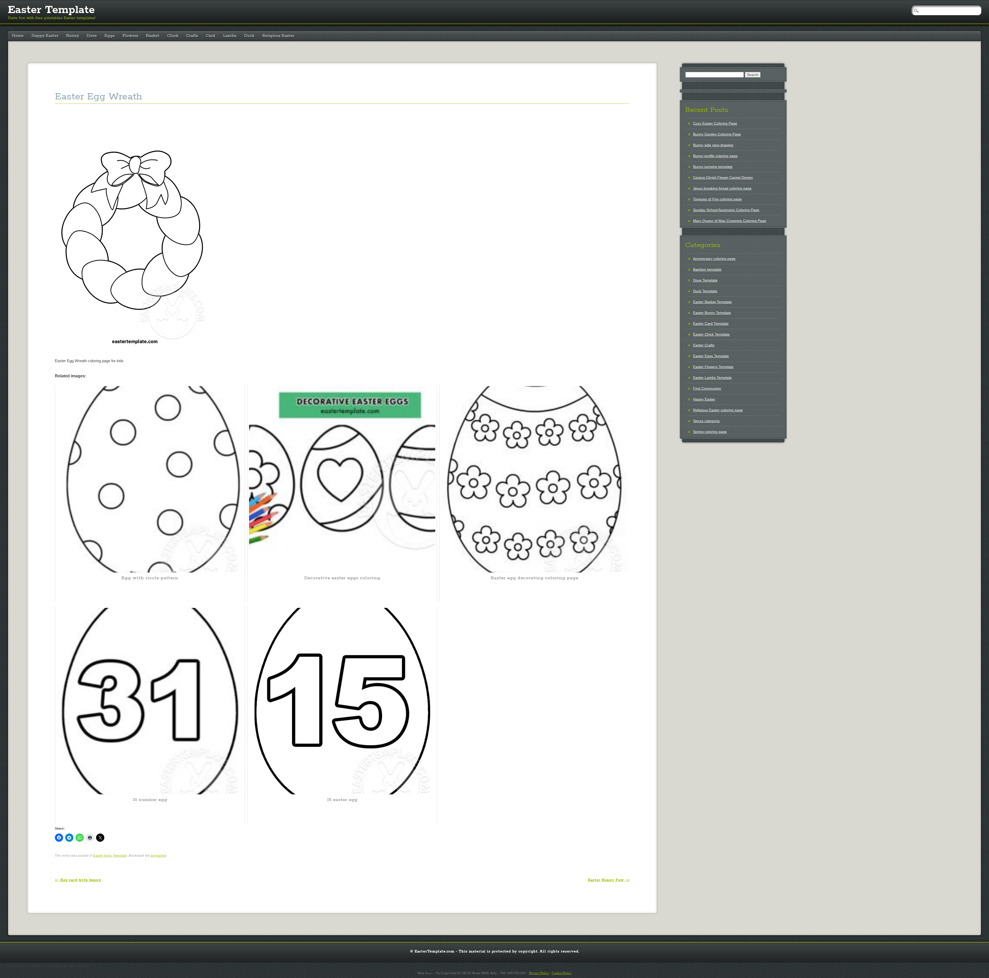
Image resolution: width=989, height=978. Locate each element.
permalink (158, 855)
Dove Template (705, 280)
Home (18, 35)
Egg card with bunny (78, 880)
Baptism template (707, 269)
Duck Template (705, 291)
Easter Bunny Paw (608, 880)
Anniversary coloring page (714, 259)
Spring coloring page (710, 432)
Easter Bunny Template (712, 313)
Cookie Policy (562, 973)
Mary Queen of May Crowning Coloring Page (729, 221)
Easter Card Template (711, 323)
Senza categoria (706, 421)
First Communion (707, 388)
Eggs (110, 35)
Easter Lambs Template (712, 378)
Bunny (72, 35)
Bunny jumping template (712, 167)
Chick (172, 35)
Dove (92, 35)
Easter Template (51, 10)
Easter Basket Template (712, 302)
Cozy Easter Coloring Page (715, 123)
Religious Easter (278, 35)
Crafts (192, 35)
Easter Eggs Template (110, 855)
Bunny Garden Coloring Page (717, 134)
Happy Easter (44, 35)
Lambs (229, 35)
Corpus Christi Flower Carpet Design (723, 177)
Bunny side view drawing (713, 145)
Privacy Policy (539, 973)
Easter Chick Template (711, 334)
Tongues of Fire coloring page (717, 199)
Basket (152, 35)
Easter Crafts (703, 345)
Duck (249, 35)
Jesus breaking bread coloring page (722, 188)
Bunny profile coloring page (715, 156)
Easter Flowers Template (713, 367)
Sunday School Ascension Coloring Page (726, 210)
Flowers (130, 35)
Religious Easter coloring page (718, 410)
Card (210, 35)
